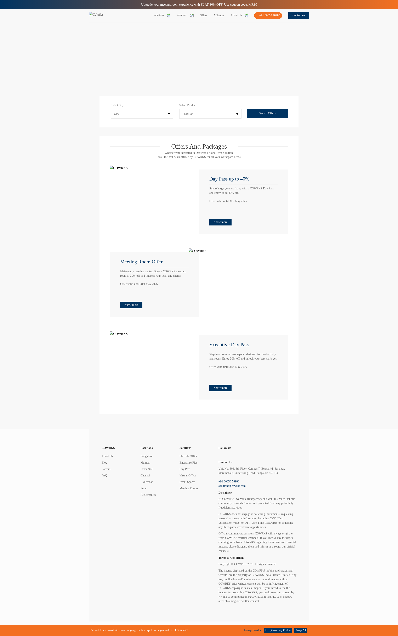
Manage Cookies (252, 630)
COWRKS (108, 447)
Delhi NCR (147, 469)
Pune (143, 488)
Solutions (185, 447)
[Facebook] (220, 455)
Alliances (219, 15)
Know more (220, 222)
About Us (107, 456)
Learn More (181, 630)
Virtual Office (188, 475)
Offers (203, 15)
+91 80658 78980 (228, 481)
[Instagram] (252, 455)
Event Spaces (187, 481)
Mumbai (145, 462)
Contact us (298, 15)
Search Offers (267, 113)
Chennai (145, 475)
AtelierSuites (148, 494)
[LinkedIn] (267, 455)
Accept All (300, 630)
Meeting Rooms (189, 488)
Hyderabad (147, 481)
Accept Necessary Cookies (278, 630)
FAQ (104, 475)
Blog (104, 462)
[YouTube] (283, 455)
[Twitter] (236, 455)
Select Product (187, 105)
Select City (117, 105)
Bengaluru (147, 456)
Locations (147, 447)
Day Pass (185, 469)
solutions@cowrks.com (232, 485)
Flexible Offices (189, 456)
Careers (106, 469)
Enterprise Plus (188, 462)
